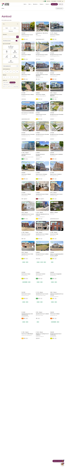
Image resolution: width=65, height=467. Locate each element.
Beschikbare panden (7, 40)
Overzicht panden (59, 8)
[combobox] (9, 37)
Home (3, 8)
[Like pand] (33, 23)
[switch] (17, 40)
